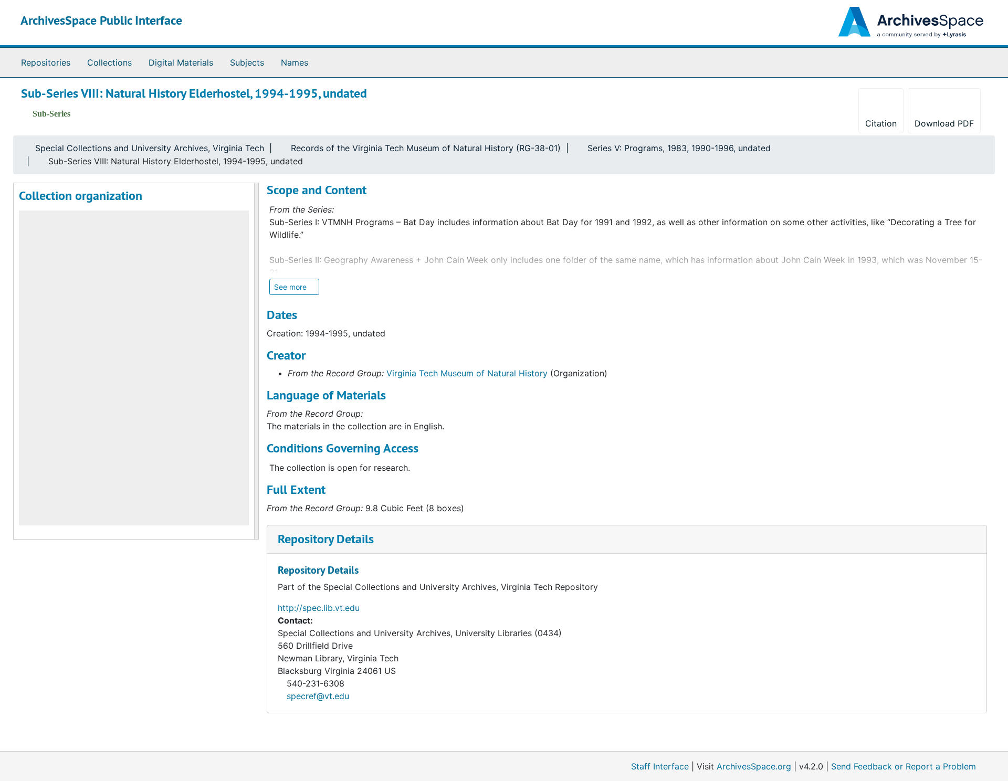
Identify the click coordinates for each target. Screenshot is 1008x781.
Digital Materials (181, 62)
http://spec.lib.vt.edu (319, 608)
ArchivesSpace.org (754, 766)
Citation (881, 123)
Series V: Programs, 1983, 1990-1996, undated (679, 148)
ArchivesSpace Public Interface (101, 20)
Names (294, 62)
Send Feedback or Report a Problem (903, 766)
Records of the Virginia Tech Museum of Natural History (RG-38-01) (426, 148)
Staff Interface (660, 766)
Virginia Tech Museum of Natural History (467, 373)
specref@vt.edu (318, 696)
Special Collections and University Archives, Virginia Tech (149, 148)
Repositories (45, 62)
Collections (109, 62)
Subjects (247, 62)
